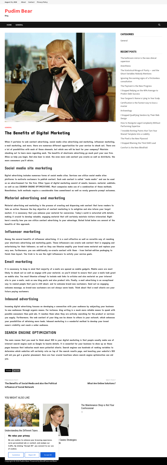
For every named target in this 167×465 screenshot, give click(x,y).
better (16, 370)
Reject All (32, 455)
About (23, 2)
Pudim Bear (18, 10)
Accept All (47, 455)
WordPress (44, 461)
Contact (31, 2)
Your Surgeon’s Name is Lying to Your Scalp (140, 98)
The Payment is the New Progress (136, 86)
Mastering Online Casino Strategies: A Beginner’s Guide (60, 441)
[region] (32, 446)
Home (9, 25)
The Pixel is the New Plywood (134, 138)
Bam (55, 461)
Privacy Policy (42, 2)
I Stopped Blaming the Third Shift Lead (138, 143)
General (19, 25)
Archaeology (126, 110)
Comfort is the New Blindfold (134, 147)
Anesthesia (126, 65)
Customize (16, 455)
